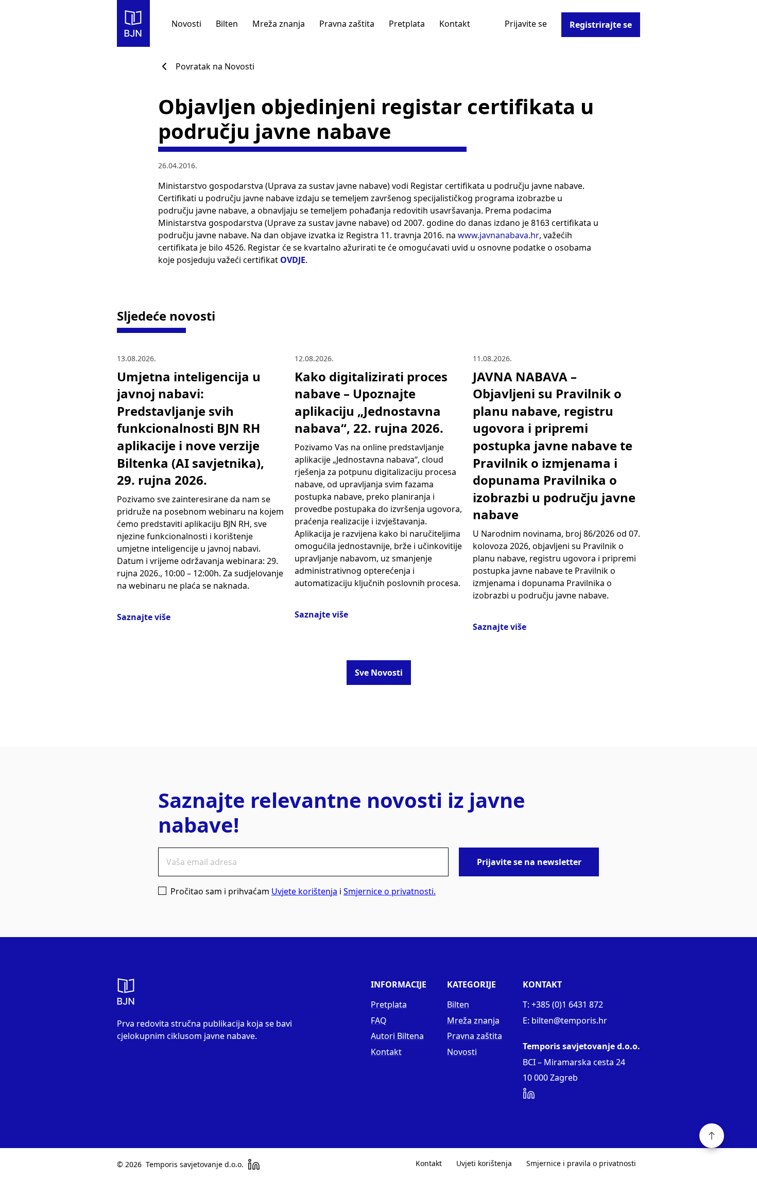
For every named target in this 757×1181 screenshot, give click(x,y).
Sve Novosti (379, 672)
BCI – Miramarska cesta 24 (574, 1062)
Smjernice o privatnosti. (389, 891)
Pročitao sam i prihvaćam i (303, 891)
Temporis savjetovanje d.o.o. (195, 1164)
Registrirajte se (601, 24)
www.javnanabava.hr (498, 235)
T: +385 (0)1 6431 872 (563, 1004)
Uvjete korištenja (304, 891)
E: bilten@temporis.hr (565, 1020)
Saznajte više (143, 617)
